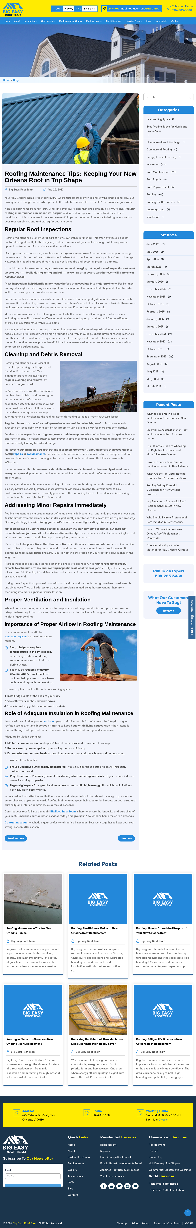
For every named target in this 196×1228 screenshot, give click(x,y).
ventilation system (16, 636)
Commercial (47, 21)
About (17, 21)
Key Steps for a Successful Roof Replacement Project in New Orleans (166, 506)
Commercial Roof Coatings (163, 142)
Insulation (152, 164)
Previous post (16, 838)
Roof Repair (154, 179)
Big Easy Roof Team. (25, 1223)
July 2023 (152, 371)
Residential (29, 21)
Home (7, 21)
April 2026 (153, 259)
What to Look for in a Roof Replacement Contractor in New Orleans (166, 418)
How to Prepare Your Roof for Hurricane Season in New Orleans (167, 464)
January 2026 (155, 281)
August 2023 (154, 364)
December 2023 (156, 334)
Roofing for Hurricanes (161, 202)
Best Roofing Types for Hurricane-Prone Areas (167, 129)
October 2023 (155, 349)
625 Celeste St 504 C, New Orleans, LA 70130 (38, 1117)
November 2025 (156, 296)
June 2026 (153, 244)
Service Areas (133, 21)
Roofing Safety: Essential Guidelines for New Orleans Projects (163, 490)
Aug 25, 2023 (55, 189)
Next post (126, 838)
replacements (36, 453)
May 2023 (153, 379)
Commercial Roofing (159, 149)
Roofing (151, 194)
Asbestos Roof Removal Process (119, 1169)
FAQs (71, 1182)
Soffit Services (113, 21)
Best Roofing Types (158, 119)
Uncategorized (155, 209)
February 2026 (156, 274)
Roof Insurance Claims (70, 21)
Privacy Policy (140, 1223)
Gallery (72, 1169)
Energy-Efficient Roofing (161, 157)
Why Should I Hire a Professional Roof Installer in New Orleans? (167, 519)
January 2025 (155, 319)
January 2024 (155, 326)
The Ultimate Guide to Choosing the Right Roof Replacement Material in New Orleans (166, 450)
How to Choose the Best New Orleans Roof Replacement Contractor (164, 534)
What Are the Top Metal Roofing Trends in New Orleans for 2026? (166, 476)
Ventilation (153, 217)
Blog (148, 21)
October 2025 (155, 304)
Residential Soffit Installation (166, 1190)
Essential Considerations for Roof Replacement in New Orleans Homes (167, 434)
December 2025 (156, 289)
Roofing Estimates (192, 617)
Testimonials (161, 21)
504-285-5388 (182, 10)
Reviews (168, 610)
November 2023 (156, 341)
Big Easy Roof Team (20, 189)
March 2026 (154, 266)
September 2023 (156, 356)
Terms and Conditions (167, 1223)
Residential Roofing (79, 1157)
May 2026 (153, 251)
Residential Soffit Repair (163, 1183)
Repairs (105, 1151)
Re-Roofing (155, 1157)
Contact (175, 21)
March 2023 (154, 386)
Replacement (108, 1144)
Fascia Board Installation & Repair (121, 1163)
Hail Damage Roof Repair (116, 1157)
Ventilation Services (112, 1176)
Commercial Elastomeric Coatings (170, 1169)
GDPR (189, 1223)
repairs (18, 453)
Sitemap (122, 1223)
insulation (49, 721)
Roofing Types (93, 21)
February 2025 (156, 311)
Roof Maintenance (158, 172)
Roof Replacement (158, 187)
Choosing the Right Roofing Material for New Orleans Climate (167, 547)
